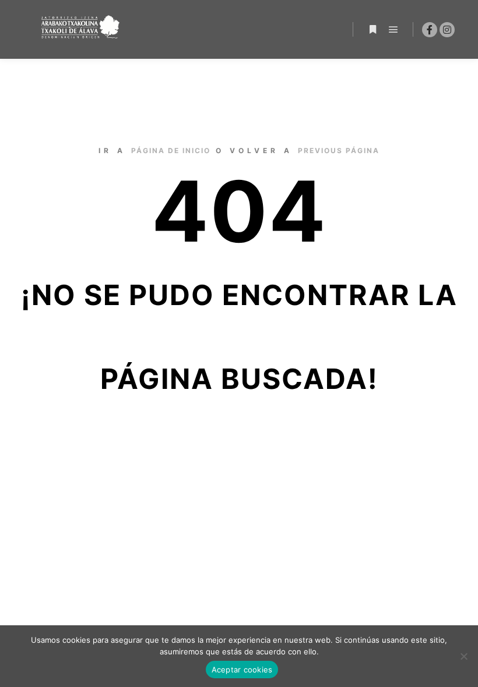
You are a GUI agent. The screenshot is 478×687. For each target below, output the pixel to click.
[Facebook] (429, 29)
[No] (463, 656)
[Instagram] (447, 29)
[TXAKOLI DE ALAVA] (81, 29)
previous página (338, 150)
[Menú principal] (393, 29)
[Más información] (372, 29)
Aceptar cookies (242, 669)
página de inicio (170, 150)
